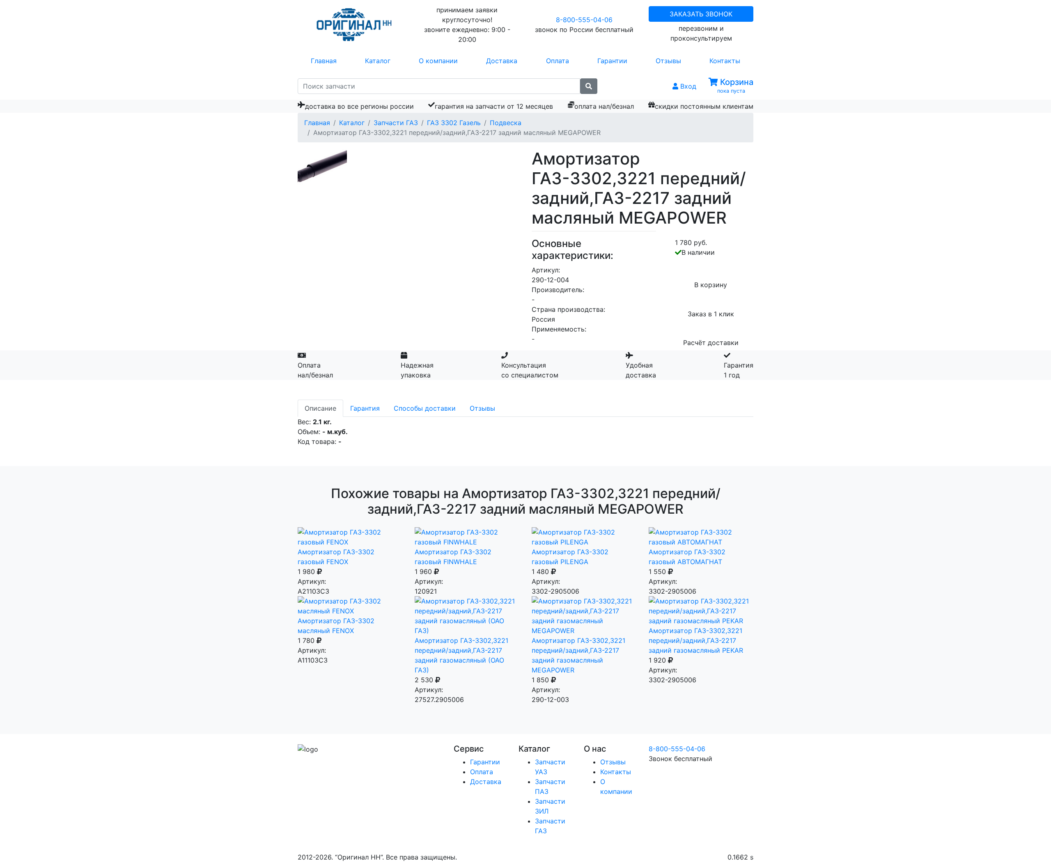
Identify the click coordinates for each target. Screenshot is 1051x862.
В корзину (710, 285)
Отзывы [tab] (482, 408)
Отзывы (668, 61)
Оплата (557, 61)
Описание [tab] (320, 408)
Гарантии (612, 61)
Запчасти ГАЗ (396, 123)
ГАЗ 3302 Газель (454, 123)
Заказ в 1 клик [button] (711, 314)
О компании (438, 61)
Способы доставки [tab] (425, 408)
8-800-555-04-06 (584, 20)
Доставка (501, 61)
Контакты (724, 61)
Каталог (377, 61)
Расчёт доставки (711, 342)
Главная (324, 61)
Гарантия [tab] (365, 408)
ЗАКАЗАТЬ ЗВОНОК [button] (701, 14)
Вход (687, 86)
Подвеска (505, 123)
